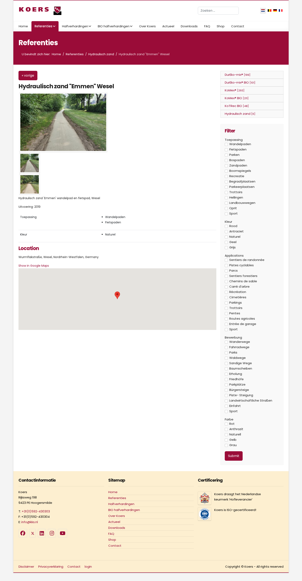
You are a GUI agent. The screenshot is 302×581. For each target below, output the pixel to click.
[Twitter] (32, 533)
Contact (237, 26)
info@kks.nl (29, 522)
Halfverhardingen (75, 26)
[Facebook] (22, 533)
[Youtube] (62, 533)
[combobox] (218, 11)
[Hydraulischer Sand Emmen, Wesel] (63, 122)
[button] (117, 295)
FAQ (207, 26)
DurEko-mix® (237, 74)
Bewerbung (233, 337)
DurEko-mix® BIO (240, 82)
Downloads (189, 26)
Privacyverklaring (50, 566)
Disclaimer (26, 566)
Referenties (43, 26)
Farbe (229, 419)
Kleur (228, 222)
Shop (221, 26)
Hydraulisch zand (240, 113)
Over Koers (147, 26)
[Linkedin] (42, 533)
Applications (234, 256)
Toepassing (234, 140)
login (88, 566)
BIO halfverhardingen (113, 26)
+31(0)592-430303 (36, 511)
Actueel (168, 26)
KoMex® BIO (237, 98)
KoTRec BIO (237, 106)
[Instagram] (52, 533)
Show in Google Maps (33, 266)
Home (23, 26)
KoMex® (234, 90)
